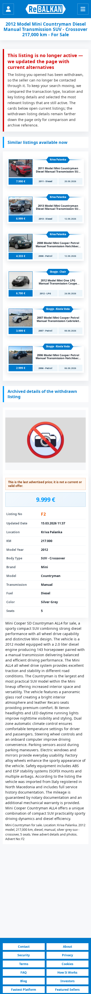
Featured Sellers (67, 989)
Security (23, 955)
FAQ (23, 972)
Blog (23, 981)
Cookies (67, 964)
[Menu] (82, 9)
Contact (24, 946)
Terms (23, 964)
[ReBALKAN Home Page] (45, 9)
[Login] (8, 9)
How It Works (67, 972)
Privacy (67, 955)
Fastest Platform (23, 989)
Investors (67, 981)
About (67, 946)
